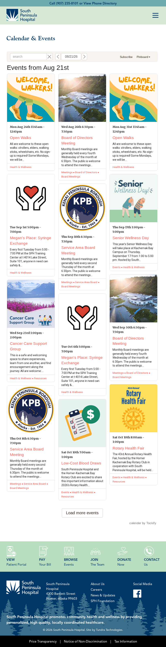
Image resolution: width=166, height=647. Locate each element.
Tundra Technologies (109, 629)
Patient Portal (16, 562)
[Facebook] (142, 594)
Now (124, 562)
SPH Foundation (103, 600)
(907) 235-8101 (67, 3)
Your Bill (45, 562)
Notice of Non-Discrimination (85, 641)
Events (71, 562)
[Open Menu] (155, 15)
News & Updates (103, 595)
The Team (97, 562)
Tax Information (125, 641)
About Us (97, 583)
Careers (96, 589)
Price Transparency (43, 641)
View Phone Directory (100, 3)
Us (152, 562)
